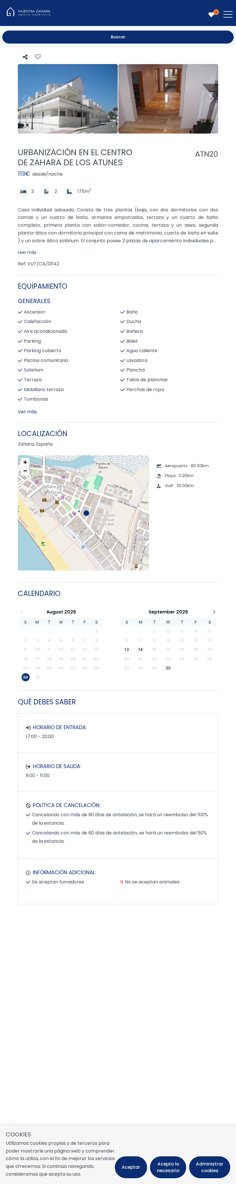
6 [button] (73, 640)
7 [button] (84, 640)
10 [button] (37, 649)
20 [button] (72, 658)
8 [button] (96, 640)
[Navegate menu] (227, 16)
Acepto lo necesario (168, 1167)
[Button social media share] (25, 57)
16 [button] (25, 658)
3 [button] (37, 640)
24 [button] (37, 667)
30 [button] (25, 677)
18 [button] (49, 658)
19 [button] (61, 658)
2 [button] (25, 640)
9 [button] (25, 649)
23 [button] (25, 667)
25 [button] (49, 667)
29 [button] (96, 667)
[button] (86, 512)
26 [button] (61, 667)
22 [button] (96, 658)
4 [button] (49, 640)
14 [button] (84, 649)
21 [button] (84, 658)
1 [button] (97, 630)
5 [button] (61, 640)
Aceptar (131, 1167)
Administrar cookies (209, 1167)
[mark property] (86, 513)
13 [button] (73, 649)
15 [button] (96, 649)
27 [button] (73, 667)
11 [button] (49, 649)
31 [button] (37, 677)
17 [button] (37, 658)
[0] (211, 14)
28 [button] (84, 667)
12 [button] (61, 649)
